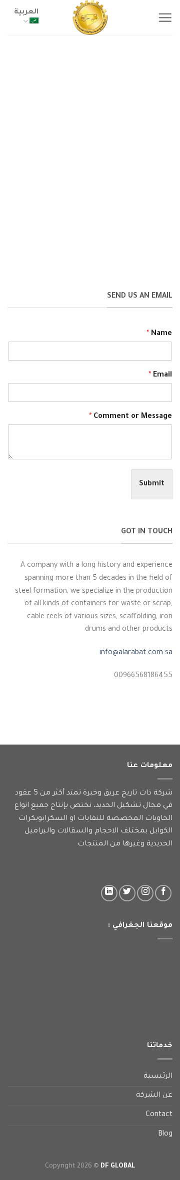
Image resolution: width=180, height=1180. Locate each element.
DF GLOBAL (117, 1166)
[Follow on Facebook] (163, 893)
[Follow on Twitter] (127, 893)
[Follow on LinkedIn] (109, 893)
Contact (159, 1115)
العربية (26, 12)
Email (160, 376)
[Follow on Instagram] (145, 893)
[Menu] (165, 17)
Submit (151, 484)
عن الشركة (154, 1096)
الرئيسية (158, 1077)
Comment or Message (130, 417)
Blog (165, 1135)
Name (159, 334)
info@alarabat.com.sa (136, 653)
